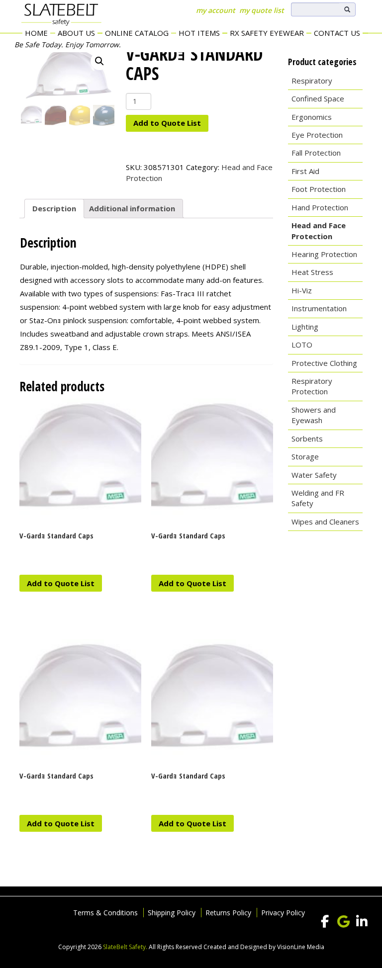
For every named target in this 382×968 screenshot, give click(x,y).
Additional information (132, 208)
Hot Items (199, 33)
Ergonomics (311, 117)
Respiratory (311, 81)
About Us (76, 33)
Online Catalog (137, 33)
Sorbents (307, 438)
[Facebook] (325, 922)
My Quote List (261, 10)
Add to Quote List (167, 123)
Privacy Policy (283, 912)
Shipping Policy (171, 912)
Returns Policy (228, 912)
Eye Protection (317, 135)
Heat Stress (312, 272)
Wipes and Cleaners (325, 522)
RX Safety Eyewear (267, 33)
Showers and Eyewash (313, 415)
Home (36, 33)
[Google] (343, 922)
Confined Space (317, 98)
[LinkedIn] (362, 922)
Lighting (304, 327)
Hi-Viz (301, 290)
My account (215, 10)
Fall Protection (316, 153)
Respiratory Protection (311, 386)
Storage (305, 456)
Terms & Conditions (105, 912)
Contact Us (337, 33)
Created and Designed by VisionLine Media (263, 947)
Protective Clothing (324, 363)
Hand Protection (319, 207)
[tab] (54, 209)
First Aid (305, 171)
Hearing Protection (324, 254)
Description (54, 208)
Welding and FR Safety (317, 498)
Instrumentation (319, 308)
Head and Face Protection (318, 230)
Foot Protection (318, 189)
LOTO (301, 345)
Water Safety (314, 475)
